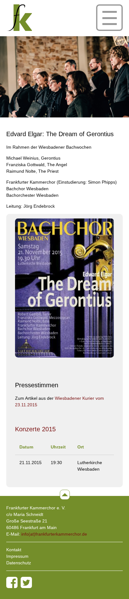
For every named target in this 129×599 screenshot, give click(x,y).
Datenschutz (18, 562)
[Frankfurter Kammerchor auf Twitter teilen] (26, 582)
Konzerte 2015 (35, 429)
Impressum (17, 556)
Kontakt (13, 549)
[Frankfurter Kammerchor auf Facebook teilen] (12, 582)
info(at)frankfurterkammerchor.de (54, 534)
